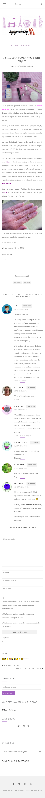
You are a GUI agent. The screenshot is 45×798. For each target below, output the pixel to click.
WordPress (38, 790)
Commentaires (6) (21, 276)
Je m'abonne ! (8, 693)
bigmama (19, 465)
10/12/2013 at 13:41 (20, 391)
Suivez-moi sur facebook (15, 761)
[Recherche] (41, 4)
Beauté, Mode (27, 45)
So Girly (15, 45)
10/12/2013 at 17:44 (20, 410)
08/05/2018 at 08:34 (21, 487)
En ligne (9, 710)
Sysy (31, 66)
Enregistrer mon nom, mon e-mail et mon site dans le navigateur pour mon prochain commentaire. (21, 605)
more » (26, 659)
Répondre (27, 306)
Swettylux (20, 442)
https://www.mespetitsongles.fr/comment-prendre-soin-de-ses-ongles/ (28, 508)
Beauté (27, 283)
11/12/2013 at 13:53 (20, 468)
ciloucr (19, 387)
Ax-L (16, 306)
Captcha (5, 638)
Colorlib (21, 790)
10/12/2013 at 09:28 (21, 309)
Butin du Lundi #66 (12, 666)
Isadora (19, 484)
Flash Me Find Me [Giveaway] (28, 669)
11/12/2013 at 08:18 (20, 446)
